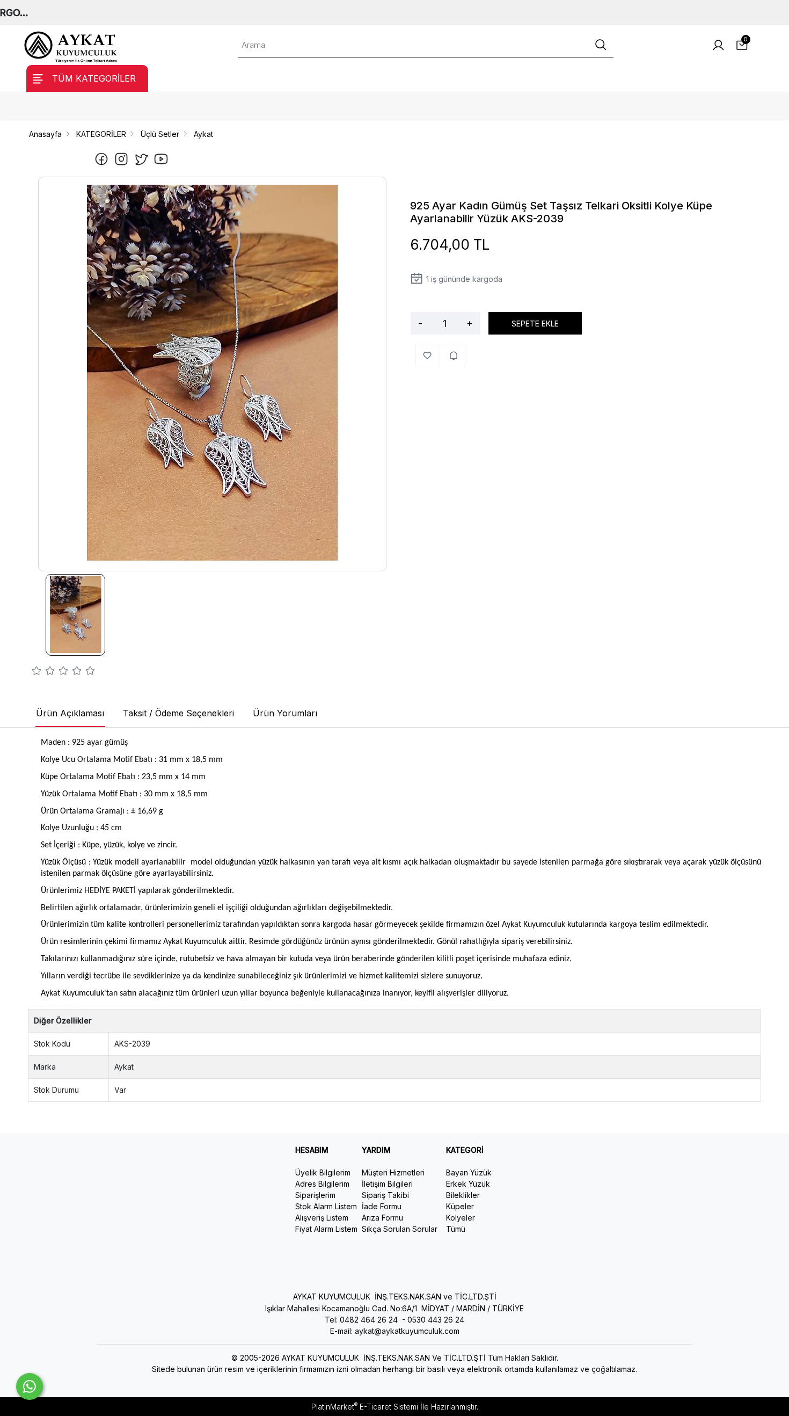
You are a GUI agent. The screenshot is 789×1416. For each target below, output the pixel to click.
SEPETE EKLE (535, 323)
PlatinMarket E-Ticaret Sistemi (364, 1406)
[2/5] (43, 672)
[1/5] (36, 672)
